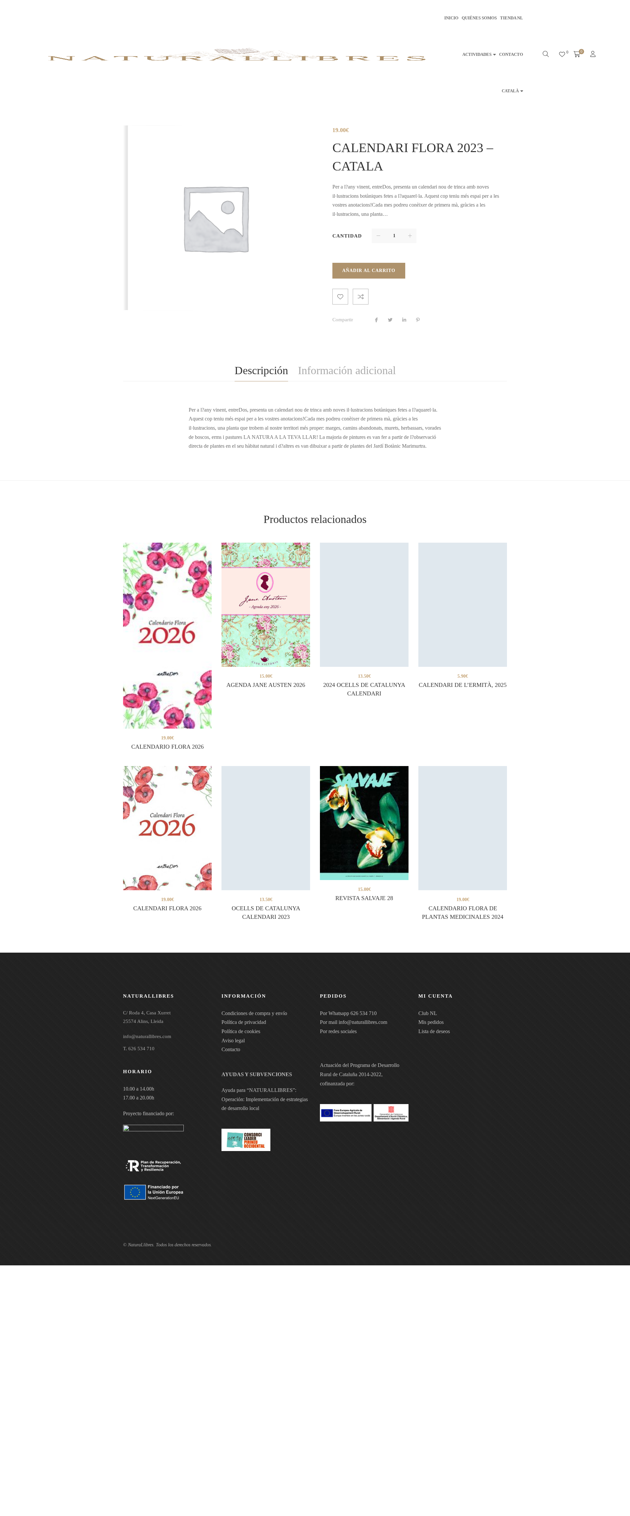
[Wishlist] (562, 54)
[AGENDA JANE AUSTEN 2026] (265, 605)
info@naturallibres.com (363, 1022)
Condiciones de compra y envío (254, 1013)
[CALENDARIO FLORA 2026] (167, 636)
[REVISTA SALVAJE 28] (364, 823)
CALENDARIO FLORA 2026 (167, 746)
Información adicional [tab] (347, 370)
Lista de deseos (434, 1031)
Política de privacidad (243, 1022)
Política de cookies (240, 1031)
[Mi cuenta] (593, 54)
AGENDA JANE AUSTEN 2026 (265, 685)
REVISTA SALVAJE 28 (364, 898)
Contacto (230, 1049)
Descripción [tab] (261, 370)
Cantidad (347, 235)
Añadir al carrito (368, 270)
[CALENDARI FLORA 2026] (167, 828)
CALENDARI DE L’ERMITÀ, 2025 (463, 685)
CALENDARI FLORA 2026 (167, 908)
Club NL (427, 1013)
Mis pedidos (431, 1022)
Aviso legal (233, 1040)
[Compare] (360, 297)
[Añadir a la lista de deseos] (340, 297)
